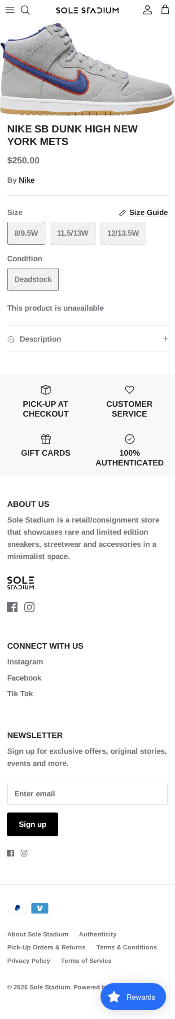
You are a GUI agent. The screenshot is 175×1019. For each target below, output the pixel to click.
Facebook (24, 678)
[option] (87, 69)
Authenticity (98, 934)
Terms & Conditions (126, 947)
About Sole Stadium (37, 934)
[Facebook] (12, 607)
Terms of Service (86, 960)
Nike (27, 180)
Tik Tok (20, 694)
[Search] (29, 10)
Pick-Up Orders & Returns (46, 947)
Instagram (25, 662)
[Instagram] (29, 607)
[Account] (145, 10)
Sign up (32, 824)
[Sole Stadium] (87, 10)
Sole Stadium (50, 987)
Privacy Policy (28, 960)
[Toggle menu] (10, 10)
